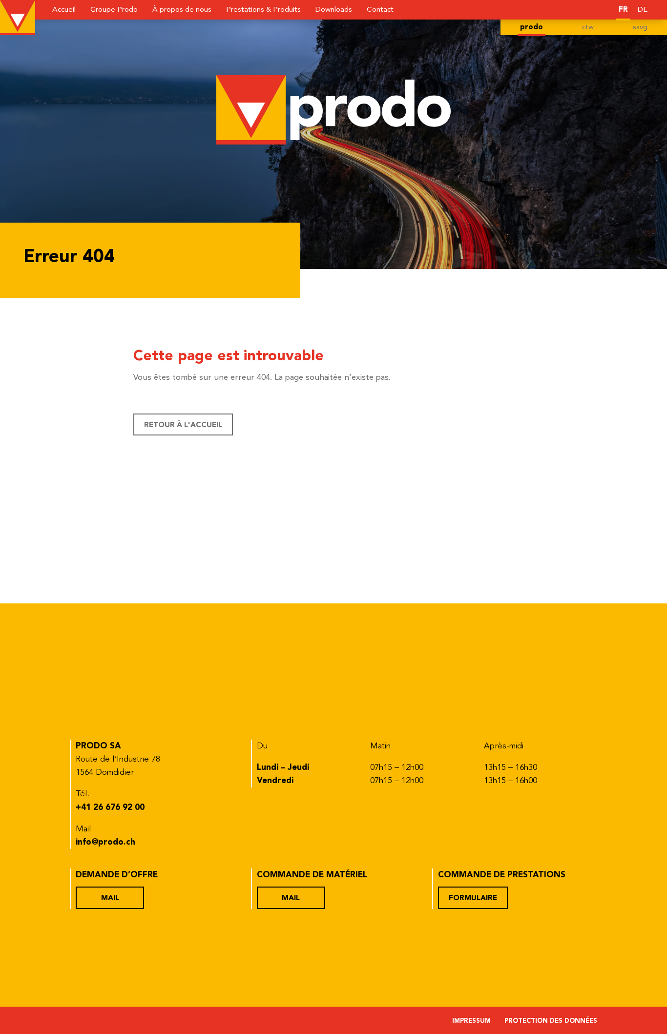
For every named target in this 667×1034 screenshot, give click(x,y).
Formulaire (473, 898)
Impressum (471, 1021)
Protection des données (550, 1021)
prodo (531, 27)
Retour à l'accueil (183, 425)
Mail (110, 898)
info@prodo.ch (105, 842)
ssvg (640, 27)
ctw (588, 27)
